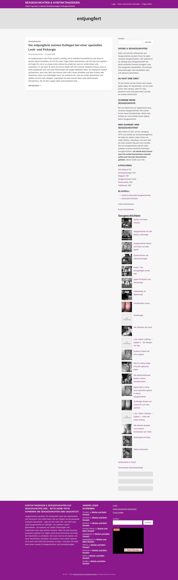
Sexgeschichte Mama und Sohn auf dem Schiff (142, 246)
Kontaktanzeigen (125, 173)
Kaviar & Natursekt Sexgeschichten (136, 195)
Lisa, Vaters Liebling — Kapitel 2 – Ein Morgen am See (143, 342)
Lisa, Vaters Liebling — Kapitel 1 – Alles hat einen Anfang (143, 416)
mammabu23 (88, 539)
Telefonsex (122, 185)
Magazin (121, 176)
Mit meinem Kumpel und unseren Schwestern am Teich (142, 428)
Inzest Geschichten (126, 209)
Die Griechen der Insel (143, 327)
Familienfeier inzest (142, 303)
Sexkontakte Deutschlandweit (130, 468)
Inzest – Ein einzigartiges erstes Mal (142, 270)
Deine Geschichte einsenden (129, 4)
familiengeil (138, 315)
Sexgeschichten (34, 41)
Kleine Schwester (141, 449)
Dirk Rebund (123, 170)
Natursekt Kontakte (130, 198)
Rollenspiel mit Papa (142, 437)
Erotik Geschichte (37, 54)
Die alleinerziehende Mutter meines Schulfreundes (142, 378)
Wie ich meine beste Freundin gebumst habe (142, 366)
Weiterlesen (34, 85)
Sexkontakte (123, 182)
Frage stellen (147, 4)
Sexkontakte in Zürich (127, 462)
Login (114, 4)
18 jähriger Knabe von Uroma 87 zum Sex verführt (143, 404)
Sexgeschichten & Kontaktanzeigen (85, 574)
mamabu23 (87, 534)
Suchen (121, 38)
